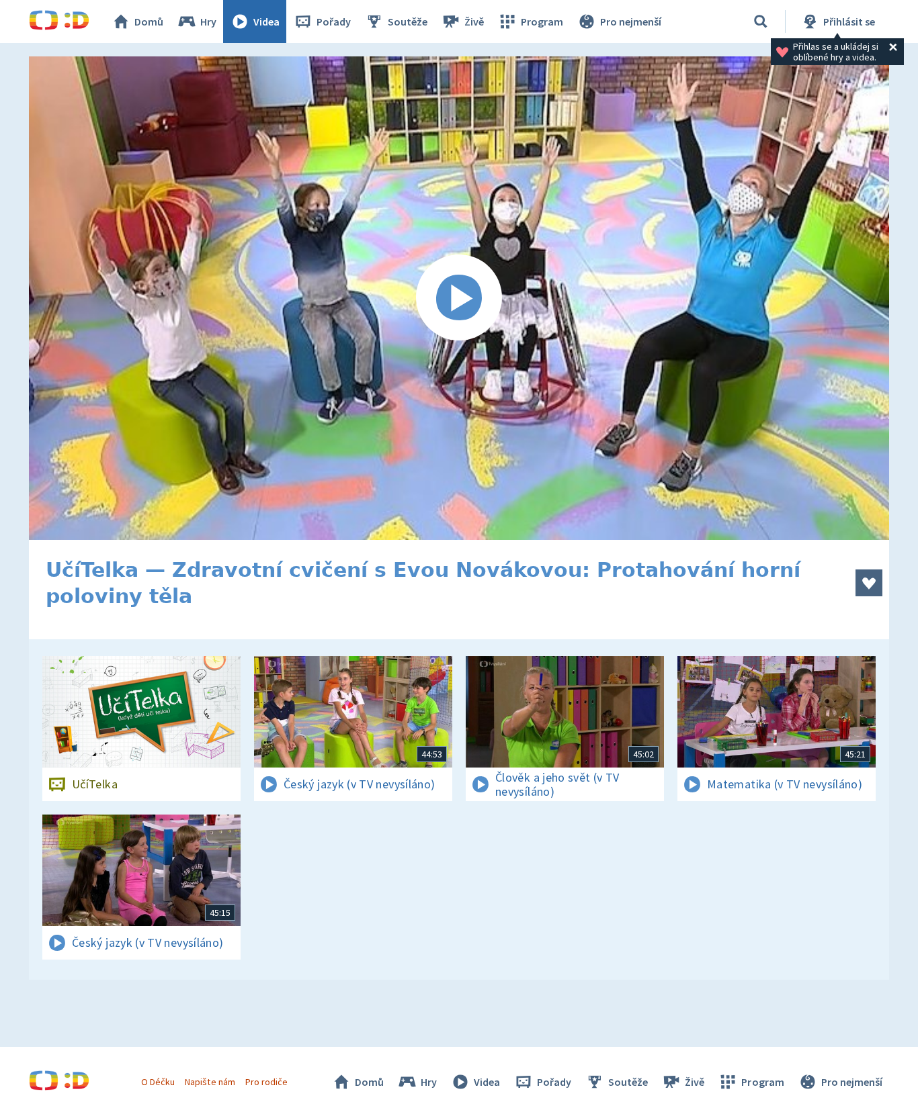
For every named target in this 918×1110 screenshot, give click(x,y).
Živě (474, 21)
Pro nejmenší (630, 21)
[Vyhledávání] (761, 21)
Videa (266, 21)
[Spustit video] (459, 298)
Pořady (334, 21)
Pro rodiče (266, 1082)
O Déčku (158, 1082)
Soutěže (407, 21)
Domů (148, 21)
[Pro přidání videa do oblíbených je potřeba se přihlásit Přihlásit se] (869, 582)
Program (542, 21)
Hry (208, 21)
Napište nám (210, 1082)
